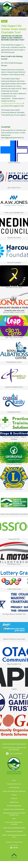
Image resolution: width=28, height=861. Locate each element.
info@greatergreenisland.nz (11, 103)
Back (4, 21)
